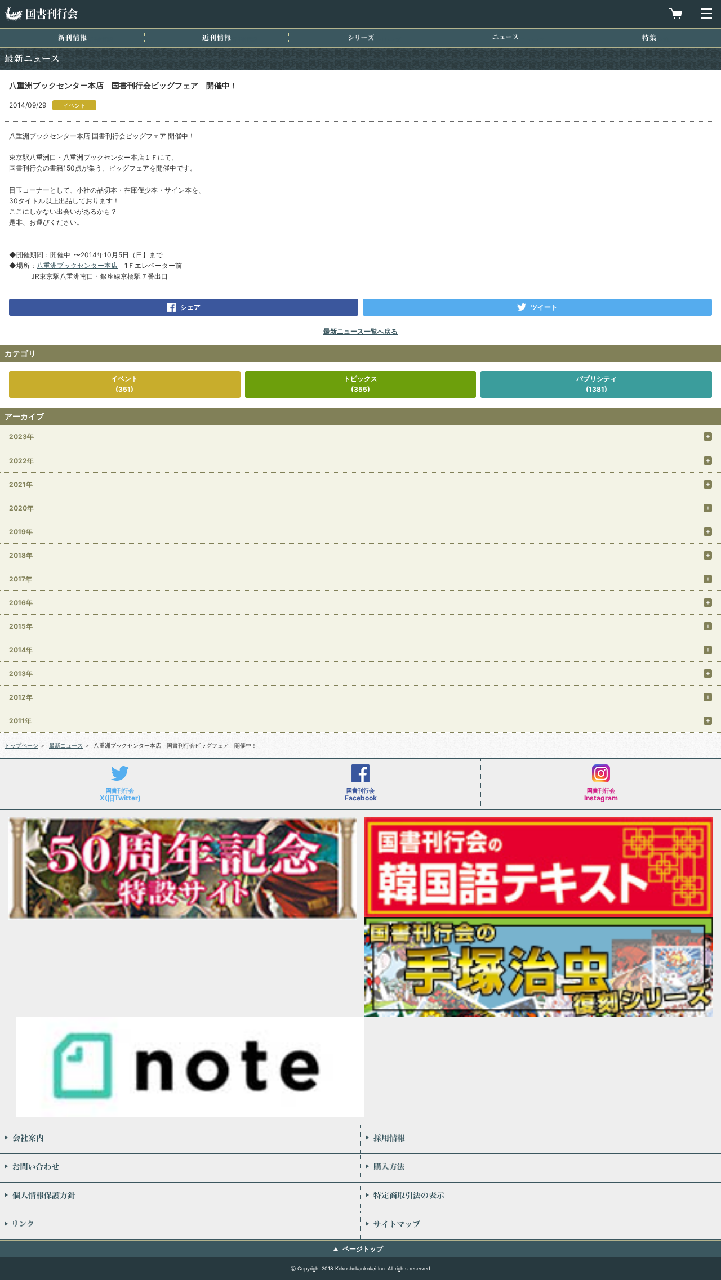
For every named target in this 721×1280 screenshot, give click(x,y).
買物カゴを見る (675, 13)
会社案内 (180, 1139)
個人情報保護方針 (180, 1197)
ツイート (544, 307)
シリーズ (361, 37)
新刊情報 (72, 37)
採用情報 (541, 1139)
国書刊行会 (41, 14)
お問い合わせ (180, 1168)
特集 (649, 37)
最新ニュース (66, 745)
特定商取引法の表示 (541, 1197)
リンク (180, 1225)
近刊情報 (216, 37)
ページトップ (362, 1249)
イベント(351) (124, 383)
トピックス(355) (360, 383)
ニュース (505, 36)
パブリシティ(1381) (596, 383)
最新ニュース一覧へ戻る (360, 331)
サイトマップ (541, 1225)
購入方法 (541, 1168)
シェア (190, 307)
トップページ (21, 745)
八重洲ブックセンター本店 (77, 265)
